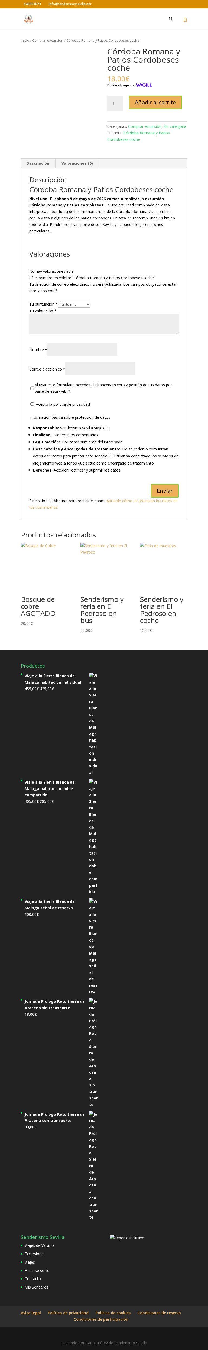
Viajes (30, 1262)
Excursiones (35, 1253)
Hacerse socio (37, 1270)
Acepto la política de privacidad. (63, 404)
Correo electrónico (47, 369)
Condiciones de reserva (159, 1312)
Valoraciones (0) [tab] (77, 163)
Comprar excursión (47, 40)
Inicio (25, 40)
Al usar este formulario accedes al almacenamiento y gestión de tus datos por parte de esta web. (103, 388)
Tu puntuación (43, 304)
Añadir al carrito (155, 102)
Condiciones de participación (101, 1319)
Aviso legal (31, 1312)
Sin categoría (175, 126)
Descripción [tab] (38, 163)
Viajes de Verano (39, 1245)
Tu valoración (42, 310)
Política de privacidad (68, 1312)
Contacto (33, 1278)
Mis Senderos (36, 1287)
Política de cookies (113, 1312)
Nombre (38, 349)
